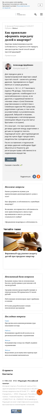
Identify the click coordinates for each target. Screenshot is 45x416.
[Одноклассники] (38, 176)
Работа (7, 330)
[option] (22, 250)
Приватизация (10, 55)
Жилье (15, 28)
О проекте (7, 370)
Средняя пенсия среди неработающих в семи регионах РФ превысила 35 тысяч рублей (21, 292)
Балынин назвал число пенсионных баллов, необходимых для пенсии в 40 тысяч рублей (20, 283)
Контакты (7, 374)
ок (40, 5)
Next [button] (39, 249)
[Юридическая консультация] (8, 14)
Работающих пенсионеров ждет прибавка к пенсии (22, 300)
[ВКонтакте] (34, 176)
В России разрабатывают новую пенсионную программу (18, 307)
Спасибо (10, 159)
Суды (7, 321)
